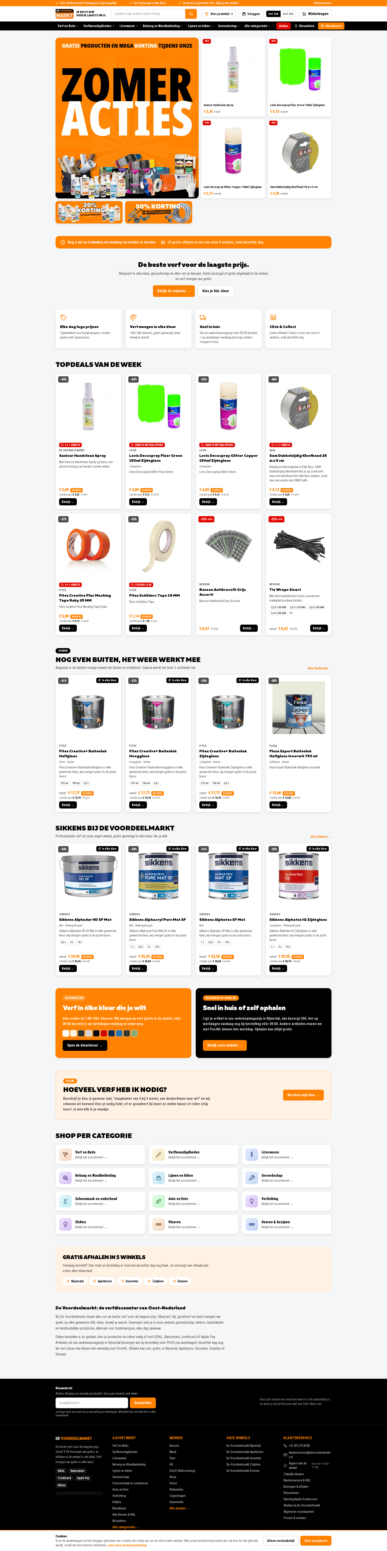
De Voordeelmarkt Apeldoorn (244, 1452)
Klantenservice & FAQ (297, 1480)
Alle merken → (180, 1508)
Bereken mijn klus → (303, 1095)
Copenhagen (178, 1496)
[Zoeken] (191, 14)
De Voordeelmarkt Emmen (243, 1470)
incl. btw (273, 13)
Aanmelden (142, 1403)
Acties (283, 26)
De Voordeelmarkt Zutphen (243, 1464)
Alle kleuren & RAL (123, 1514)
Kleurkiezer (334, 26)
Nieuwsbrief (64, 1388)
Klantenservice (322, 3)
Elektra (116, 1502)
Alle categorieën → (125, 1527)
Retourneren (291, 1493)
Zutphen (158, 1281)
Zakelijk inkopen (294, 1474)
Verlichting (119, 1496)
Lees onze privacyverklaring (127, 1545)
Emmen (183, 1281)
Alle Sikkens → (321, 836)
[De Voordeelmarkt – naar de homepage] (65, 14)
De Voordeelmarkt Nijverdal (243, 1445)
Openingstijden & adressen (300, 1499)
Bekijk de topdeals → (173, 291)
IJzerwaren (127, 26)
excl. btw (288, 13)
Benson (174, 1445)
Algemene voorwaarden (299, 1511)
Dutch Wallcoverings (183, 1470)
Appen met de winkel (309, 1466)
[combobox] (148, 14)
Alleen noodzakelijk (281, 1540)
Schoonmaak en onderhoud (130, 1483)
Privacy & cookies (295, 1518)
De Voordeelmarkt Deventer (243, 1458)
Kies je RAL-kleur (215, 291)
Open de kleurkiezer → (85, 1045)
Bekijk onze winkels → (224, 1045)
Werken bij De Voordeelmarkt (302, 1505)
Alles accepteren (315, 1540)
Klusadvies (306, 26)
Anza (173, 1477)
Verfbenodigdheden (98, 26)
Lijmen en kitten (199, 26)
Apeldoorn (105, 1281)
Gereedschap (227, 26)
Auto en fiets (120, 1489)
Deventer (132, 1281)
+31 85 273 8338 (299, 1445)
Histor (173, 1483)
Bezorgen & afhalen (296, 1486)
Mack (173, 1452)
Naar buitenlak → (319, 668)
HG (171, 1464)
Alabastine (176, 1489)
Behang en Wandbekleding (161, 26)
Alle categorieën (256, 26)
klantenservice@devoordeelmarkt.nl (309, 1455)
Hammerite (176, 1502)
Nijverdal (77, 1281)
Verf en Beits (66, 26)
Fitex (172, 1458)
